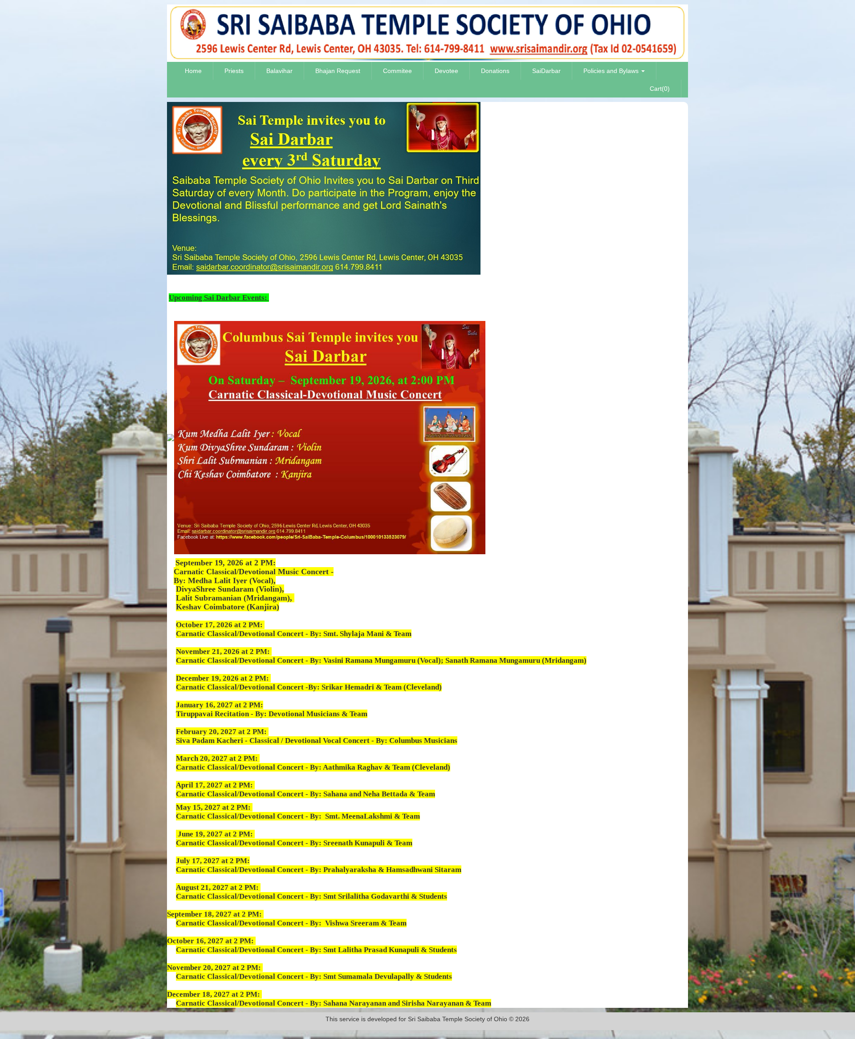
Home (193, 70)
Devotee (446, 70)
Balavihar (279, 70)
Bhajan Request (337, 70)
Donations (495, 70)
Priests (234, 70)
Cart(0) (660, 88)
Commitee (397, 70)
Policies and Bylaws (611, 70)
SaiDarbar (546, 70)
